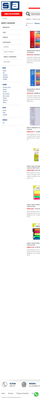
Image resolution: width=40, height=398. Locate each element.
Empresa (10, 393)
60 (26, 25)
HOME (24, 4)
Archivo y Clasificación (8, 23)
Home (3, 393)
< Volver (4, 18)
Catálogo (28, 19)
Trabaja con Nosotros (22, 393)
